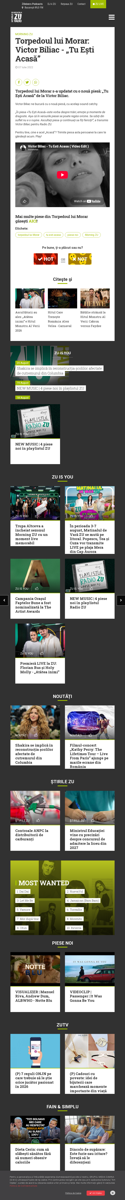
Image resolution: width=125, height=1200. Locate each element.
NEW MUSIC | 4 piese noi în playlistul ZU (50, 388)
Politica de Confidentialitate (23, 1186)
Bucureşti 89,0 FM (33, 7)
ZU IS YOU (62, 353)
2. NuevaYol (75, 891)
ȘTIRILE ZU (62, 781)
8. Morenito (74, 919)
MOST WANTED (44, 882)
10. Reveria (74, 928)
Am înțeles (97, 1193)
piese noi (73, 234)
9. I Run (22, 928)
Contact (81, 4)
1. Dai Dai (23, 891)
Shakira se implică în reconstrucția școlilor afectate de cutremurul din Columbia (59, 371)
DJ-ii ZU (52, 4)
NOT (81, 259)
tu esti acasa (53, 234)
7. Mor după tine (28, 919)
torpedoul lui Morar (28, 234)
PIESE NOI (62, 943)
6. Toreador (74, 910)
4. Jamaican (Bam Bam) (83, 900)
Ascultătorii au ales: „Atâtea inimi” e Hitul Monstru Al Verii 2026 (27, 321)
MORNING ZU (24, 34)
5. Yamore (23, 910)
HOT (48, 259)
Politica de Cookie (73, 1193)
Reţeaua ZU (67, 4)
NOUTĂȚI (62, 696)
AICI (33, 221)
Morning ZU (91, 234)
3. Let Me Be (25, 900)
